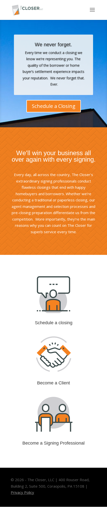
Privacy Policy (22, 492)
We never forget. (53, 44)
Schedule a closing (53, 322)
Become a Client (53, 382)
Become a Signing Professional (53, 443)
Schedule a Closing (53, 106)
